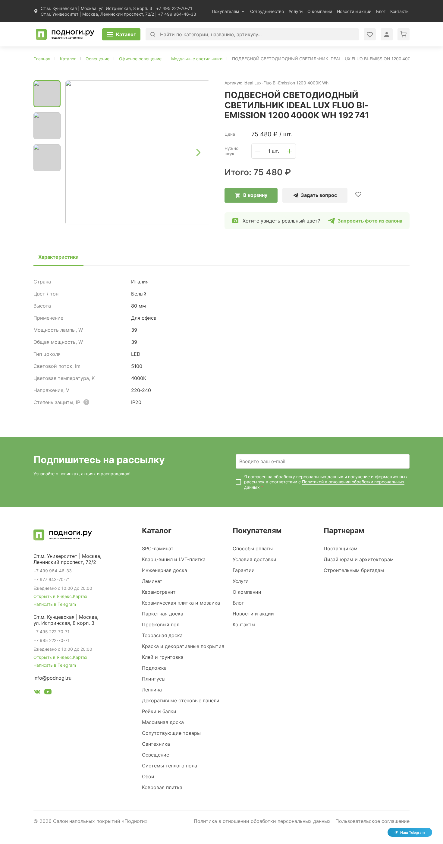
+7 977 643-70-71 (51, 579)
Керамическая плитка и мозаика (181, 603)
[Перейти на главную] (65, 34)
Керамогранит (159, 592)
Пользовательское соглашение (372, 821)
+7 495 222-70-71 (174, 8)
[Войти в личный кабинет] (370, 34)
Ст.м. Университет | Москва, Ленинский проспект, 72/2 (97, 14)
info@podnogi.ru (52, 678)
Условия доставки (254, 559)
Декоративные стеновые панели (180, 700)
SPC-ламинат (158, 548)
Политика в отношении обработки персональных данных (262, 821)
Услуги (296, 11)
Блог (380, 11)
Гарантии (244, 570)
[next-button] (198, 152)
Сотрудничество (267, 11)
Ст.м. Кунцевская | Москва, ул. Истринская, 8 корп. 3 (96, 8)
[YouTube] (48, 692)
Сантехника (156, 744)
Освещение (155, 755)
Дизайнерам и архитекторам (359, 559)
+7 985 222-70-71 (51, 640)
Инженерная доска (164, 570)
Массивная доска (163, 722)
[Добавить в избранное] (358, 194)
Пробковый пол (160, 624)
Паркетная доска (162, 614)
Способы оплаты (253, 548)
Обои (148, 776)
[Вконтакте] (37, 692)
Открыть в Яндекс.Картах (60, 596)
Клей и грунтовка (163, 657)
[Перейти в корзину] (403, 34)
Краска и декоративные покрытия (183, 646)
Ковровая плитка (162, 787)
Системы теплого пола (169, 766)
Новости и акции (354, 11)
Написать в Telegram (54, 604)
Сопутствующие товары (171, 733)
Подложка (154, 668)
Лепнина (152, 690)
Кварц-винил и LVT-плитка (174, 559)
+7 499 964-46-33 (177, 14)
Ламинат (152, 581)
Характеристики (58, 257)
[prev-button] (77, 152)
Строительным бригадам (354, 570)
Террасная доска (162, 635)
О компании (319, 11)
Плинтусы (153, 679)
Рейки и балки (159, 711)
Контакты (400, 11)
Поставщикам (340, 548)
